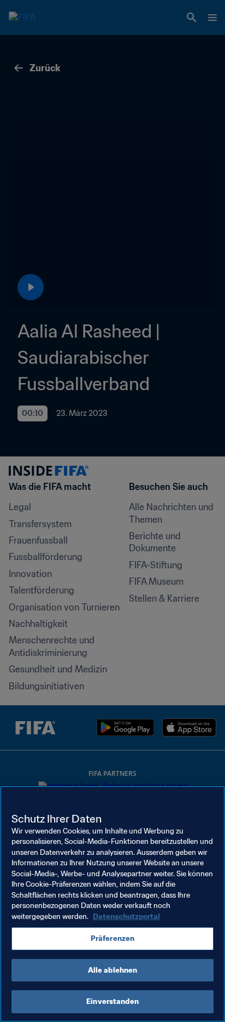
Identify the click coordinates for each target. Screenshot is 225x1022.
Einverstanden (112, 1001)
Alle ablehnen (113, 970)
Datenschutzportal (126, 916)
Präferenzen (112, 938)
